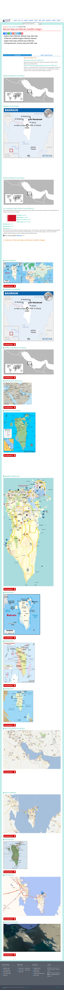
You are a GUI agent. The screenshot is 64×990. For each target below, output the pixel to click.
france (35, 20)
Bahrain (19, 235)
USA (19, 20)
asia (17, 26)
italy (40, 20)
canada (25, 20)
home (9, 26)
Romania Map (36, 971)
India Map (5, 975)
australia (31, 20)
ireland (53, 20)
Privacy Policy (27, 987)
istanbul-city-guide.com (55, 973)
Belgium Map (20, 964)
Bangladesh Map (37, 968)
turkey (58, 20)
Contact (49, 964)
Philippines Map (6, 968)
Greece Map (34, 964)
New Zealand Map (7, 973)
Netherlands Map (6, 971)
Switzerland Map (6, 970)
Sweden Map (27, 970)
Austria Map (20, 970)
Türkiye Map (20, 968)
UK (21, 20)
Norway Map (36, 975)
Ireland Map (27, 968)
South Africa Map (5, 964)
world (15, 20)
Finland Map (20, 971)
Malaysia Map (36, 970)
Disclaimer (4, 988)
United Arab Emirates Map (39, 973)
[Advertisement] (32, 9)
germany (48, 20)
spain (43, 20)
